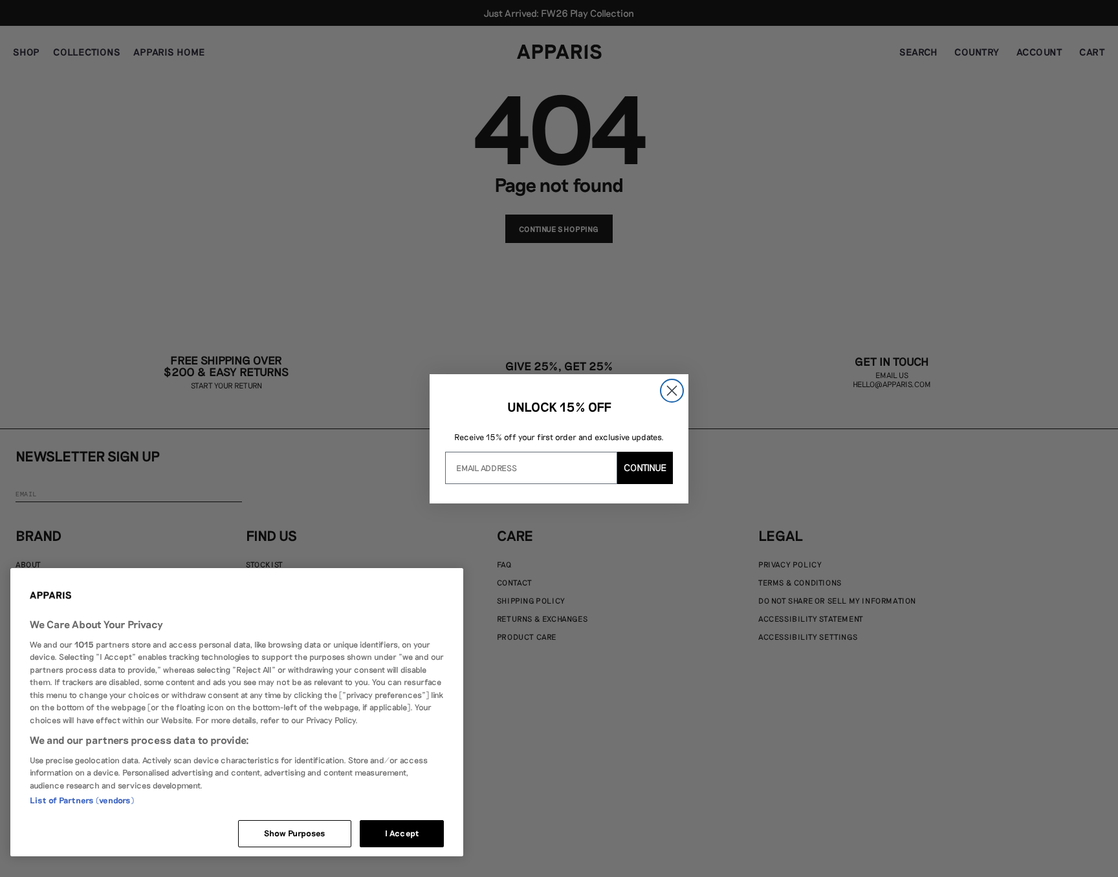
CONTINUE (645, 467)
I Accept (402, 833)
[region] (236, 712)
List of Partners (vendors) (82, 800)
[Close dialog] (672, 390)
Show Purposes (295, 833)
